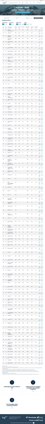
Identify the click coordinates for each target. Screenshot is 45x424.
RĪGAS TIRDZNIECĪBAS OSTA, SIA (10, 313)
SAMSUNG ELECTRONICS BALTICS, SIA (9, 226)
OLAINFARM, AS (10, 319)
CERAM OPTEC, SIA (10, 73)
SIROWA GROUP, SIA (10, 241)
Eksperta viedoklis (27, 3)
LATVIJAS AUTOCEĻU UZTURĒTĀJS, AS (10, 138)
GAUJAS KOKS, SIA (10, 206)
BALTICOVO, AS (10, 292)
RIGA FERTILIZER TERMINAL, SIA (10, 280)
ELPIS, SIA (9, 190)
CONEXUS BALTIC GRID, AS (10, 107)
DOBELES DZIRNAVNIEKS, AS (10, 61)
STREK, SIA (9, 296)
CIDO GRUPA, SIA (10, 305)
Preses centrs (34, 3)
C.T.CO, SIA (9, 217)
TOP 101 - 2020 (6, 18)
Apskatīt (12, 390)
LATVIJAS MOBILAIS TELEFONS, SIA (10, 309)
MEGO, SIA (9, 125)
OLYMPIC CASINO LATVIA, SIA (10, 94)
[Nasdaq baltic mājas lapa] (40, 417)
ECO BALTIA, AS (10, 174)
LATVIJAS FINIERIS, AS (10, 47)
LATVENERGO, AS (10, 134)
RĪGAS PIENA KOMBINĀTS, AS (10, 129)
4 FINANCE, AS (9, 360)
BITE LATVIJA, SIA (10, 248)
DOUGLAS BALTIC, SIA (10, 77)
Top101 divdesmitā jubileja (38, 3)
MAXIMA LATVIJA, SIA (10, 51)
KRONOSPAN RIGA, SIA (10, 70)
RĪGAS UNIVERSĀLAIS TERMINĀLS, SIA (10, 230)
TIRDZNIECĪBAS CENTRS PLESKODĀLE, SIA (10, 164)
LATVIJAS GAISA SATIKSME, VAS (10, 346)
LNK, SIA (9, 194)
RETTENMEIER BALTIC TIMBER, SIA (10, 203)
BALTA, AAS (9, 276)
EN (3, 0)
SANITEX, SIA (9, 109)
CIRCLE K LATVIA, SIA (10, 351)
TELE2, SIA (9, 282)
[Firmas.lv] (32, 420)
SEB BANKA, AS (10, 336)
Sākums (17, 2)
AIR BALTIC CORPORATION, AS (10, 30)
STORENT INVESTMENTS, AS (10, 97)
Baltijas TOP (23, 3)
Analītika (19, 2)
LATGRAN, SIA (9, 315)
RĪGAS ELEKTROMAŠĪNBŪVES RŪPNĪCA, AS (10, 183)
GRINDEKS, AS (9, 323)
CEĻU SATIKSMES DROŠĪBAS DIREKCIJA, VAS (10, 168)
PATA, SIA (9, 256)
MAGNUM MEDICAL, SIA (10, 172)
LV (2, 0)
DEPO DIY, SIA (9, 54)
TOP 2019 (6, 27)
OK (33, 422)
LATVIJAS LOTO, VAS (10, 90)
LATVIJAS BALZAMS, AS (10, 267)
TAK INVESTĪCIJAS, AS (10, 118)
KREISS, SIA (9, 339)
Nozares (27, 18)
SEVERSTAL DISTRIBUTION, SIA (10, 150)
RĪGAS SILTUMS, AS (10, 289)
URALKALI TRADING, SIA (10, 260)
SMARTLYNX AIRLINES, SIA (9, 36)
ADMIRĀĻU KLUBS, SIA (10, 143)
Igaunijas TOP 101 (38, 18)
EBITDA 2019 (32, 27)
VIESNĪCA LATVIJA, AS (10, 327)
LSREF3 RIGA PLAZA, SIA (10, 100)
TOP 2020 (3, 27)
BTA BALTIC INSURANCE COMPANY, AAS (10, 333)
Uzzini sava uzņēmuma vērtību (23, 12)
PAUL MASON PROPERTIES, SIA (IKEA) (10, 160)
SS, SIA (8, 83)
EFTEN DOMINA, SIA (10, 114)
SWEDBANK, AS (10, 329)
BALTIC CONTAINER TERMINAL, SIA (10, 275)
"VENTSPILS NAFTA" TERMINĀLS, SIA (10, 343)
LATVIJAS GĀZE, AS (10, 221)
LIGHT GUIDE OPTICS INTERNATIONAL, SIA (10, 233)
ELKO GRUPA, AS (10, 146)
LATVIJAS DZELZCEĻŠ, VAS (10, 300)
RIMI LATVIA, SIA (10, 132)
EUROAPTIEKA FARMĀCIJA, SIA (10, 199)
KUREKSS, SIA (9, 210)
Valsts (31, 24)
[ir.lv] (41, 420)
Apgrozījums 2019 (27, 27)
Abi (3, 24)
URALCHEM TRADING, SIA (10, 239)
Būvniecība (42, 44)
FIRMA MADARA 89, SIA (10, 42)
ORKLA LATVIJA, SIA (10, 244)
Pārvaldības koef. (36, 27)
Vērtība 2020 (16, 27)
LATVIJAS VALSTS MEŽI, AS (10, 39)
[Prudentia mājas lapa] (31, 417)
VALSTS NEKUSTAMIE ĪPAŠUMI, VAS (10, 263)
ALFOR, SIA (9, 103)
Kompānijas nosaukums (10, 27)
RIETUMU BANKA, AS (10, 362)
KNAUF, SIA (9, 270)
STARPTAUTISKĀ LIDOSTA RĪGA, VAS (10, 349)
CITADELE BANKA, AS (10, 286)
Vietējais (20, 24)
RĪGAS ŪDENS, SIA (10, 87)
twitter (42, 0)
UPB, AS (9, 44)
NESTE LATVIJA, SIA (10, 354)
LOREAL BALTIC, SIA (10, 236)
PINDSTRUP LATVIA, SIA (10, 303)
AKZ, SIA (9, 80)
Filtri (17, 18)
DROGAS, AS (9, 152)
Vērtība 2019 (19, 27)
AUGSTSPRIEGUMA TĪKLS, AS (10, 156)
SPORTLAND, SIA (10, 112)
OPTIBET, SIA (9, 32)
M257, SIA (9, 178)
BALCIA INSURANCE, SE (10, 358)
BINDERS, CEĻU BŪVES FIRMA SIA (10, 58)
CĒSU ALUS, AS (9, 187)
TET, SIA (9, 252)
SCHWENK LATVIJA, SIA (10, 122)
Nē (6, 24)
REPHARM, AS (9, 66)
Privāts (28, 24)
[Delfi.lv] (37, 420)
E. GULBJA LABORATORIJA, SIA (10, 214)
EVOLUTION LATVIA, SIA (10, 141)
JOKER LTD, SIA (10, 63)
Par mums (30, 3)
